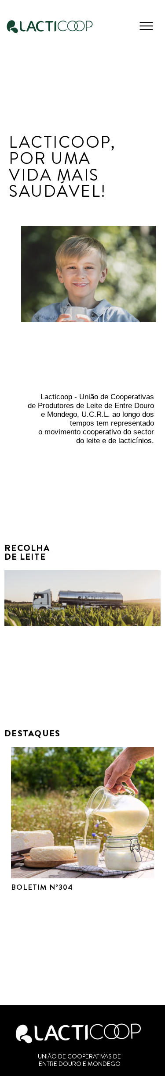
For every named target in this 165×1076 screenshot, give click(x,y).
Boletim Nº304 (42, 887)
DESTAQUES (32, 733)
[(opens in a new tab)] (82, 812)
